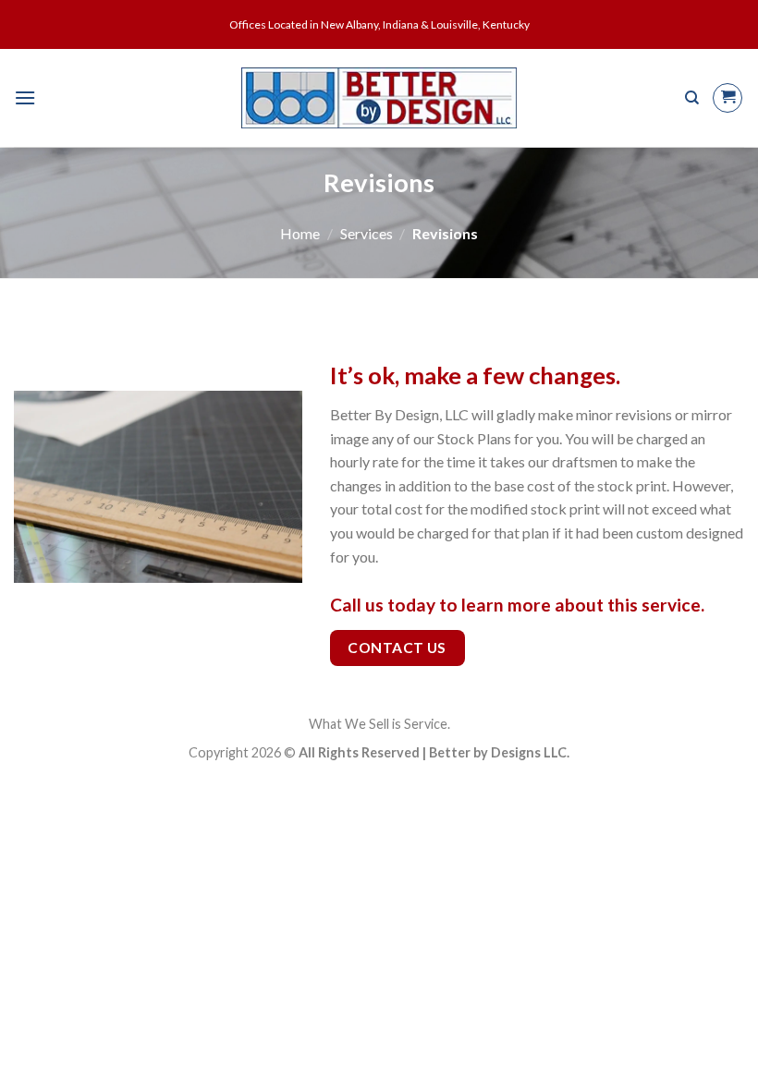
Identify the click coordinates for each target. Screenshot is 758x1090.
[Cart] (727, 98)
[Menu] (25, 97)
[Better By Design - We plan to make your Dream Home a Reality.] (379, 98)
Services (366, 233)
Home (300, 233)
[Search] (692, 97)
